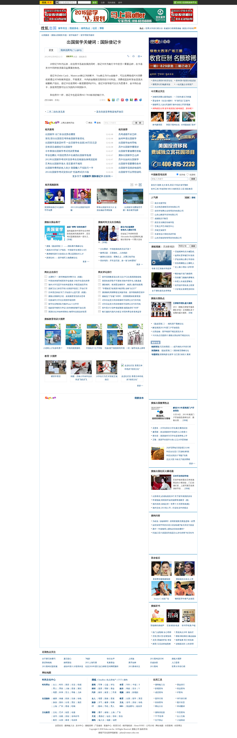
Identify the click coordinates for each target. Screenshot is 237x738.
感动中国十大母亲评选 (73, 666)
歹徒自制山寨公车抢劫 (184, 259)
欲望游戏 (167, 636)
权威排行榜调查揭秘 (172, 28)
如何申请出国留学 (127, 138)
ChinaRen (101, 680)
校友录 (139, 706)
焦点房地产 (111, 680)
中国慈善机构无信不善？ (120, 249)
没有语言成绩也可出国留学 (58, 147)
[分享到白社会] (118, 100)
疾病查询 (159, 702)
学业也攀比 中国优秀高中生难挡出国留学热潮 (68, 155)
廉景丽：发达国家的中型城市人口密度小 (170, 432)
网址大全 (159, 706)
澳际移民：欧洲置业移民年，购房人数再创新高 (122, 284)
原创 (67, 716)
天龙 (94, 716)
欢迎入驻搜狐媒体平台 (187, 2)
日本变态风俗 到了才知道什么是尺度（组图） (68, 292)
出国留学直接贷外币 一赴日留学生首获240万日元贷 (71, 143)
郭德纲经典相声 (157, 625)
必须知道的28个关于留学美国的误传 (176, 496)
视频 (121, 692)
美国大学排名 (188, 28)
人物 (67, 688)
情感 (79, 685)
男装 (61, 688)
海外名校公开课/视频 (181, 104)
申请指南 (156, 500)
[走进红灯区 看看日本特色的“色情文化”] (132, 367)
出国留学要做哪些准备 (129, 151)
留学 (134, 698)
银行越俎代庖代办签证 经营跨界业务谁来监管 (121, 312)
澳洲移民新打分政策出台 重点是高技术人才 (65, 254)
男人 (55, 688)
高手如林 (132, 662)
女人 (55, 685)
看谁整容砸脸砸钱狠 (161, 579)
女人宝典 (181, 716)
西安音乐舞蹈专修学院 (164, 222)
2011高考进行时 (157, 659)
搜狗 (126, 680)
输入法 (101, 720)
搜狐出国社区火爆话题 (162, 471)
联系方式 (117, 725)
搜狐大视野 (176, 659)
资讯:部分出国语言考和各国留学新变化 (64, 138)
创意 (67, 712)
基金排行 (181, 685)
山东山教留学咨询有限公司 (166, 215)
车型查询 (181, 712)
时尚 (61, 685)
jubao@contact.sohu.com (129, 733)
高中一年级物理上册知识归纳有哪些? (168, 529)
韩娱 (128, 688)
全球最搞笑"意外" (188, 125)
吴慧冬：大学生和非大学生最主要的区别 (170, 428)
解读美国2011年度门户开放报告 (166, 328)
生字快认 (159, 720)
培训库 (74, 720)
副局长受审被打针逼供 (184, 255)
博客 (101, 28)
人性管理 (190, 644)
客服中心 (108, 725)
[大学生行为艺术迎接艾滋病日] (107, 367)
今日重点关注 (158, 91)
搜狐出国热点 (158, 298)
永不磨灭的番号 (49, 659)
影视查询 (159, 688)
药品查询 (181, 688)
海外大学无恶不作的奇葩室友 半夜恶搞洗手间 (68, 284)
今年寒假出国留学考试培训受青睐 (62, 151)
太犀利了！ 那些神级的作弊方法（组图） (66, 277)
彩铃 (115, 716)
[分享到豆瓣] (131, 100)
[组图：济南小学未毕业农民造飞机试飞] (81, 367)
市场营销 (163, 189)
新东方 (154, 185)
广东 (119, 712)
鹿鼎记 (101, 716)
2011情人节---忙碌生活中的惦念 (174, 508)
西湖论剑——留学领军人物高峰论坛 (61, 258)
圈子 (100, 712)
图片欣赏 (181, 702)
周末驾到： (105, 260)
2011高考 (154, 666)
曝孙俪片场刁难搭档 (183, 274)
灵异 (154, 640)
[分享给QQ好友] (113, 100)
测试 (79, 688)
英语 (172, 185)
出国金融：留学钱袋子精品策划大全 (168, 331)
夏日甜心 (67, 659)
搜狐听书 (155, 606)
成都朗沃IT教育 (161, 218)
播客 (128, 692)
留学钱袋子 (74, 35)
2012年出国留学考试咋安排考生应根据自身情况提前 (71, 159)
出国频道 (45, 35)
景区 (73, 702)
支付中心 (80, 725)
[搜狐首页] (47, 2)
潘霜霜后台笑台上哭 (184, 579)
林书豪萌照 (157, 125)
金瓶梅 (160, 632)
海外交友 (156, 508)
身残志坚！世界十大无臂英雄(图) (175, 504)
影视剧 (135, 692)
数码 (100, 706)
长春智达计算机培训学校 (165, 234)
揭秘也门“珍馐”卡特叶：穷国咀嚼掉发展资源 (121, 296)
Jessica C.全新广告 (161, 599)
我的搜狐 (111, 2)
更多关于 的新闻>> (92, 176)
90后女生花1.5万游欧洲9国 (177, 451)
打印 (133, 56)
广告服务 (98, 725)
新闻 (94, 685)
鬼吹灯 (191, 632)
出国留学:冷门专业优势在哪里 (60, 134)
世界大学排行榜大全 (154, 28)
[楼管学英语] (56, 367)
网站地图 (159, 725)
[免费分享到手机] (140, 100)
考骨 (169, 640)
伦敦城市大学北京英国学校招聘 (61, 300)
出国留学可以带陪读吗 (129, 172)
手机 (106, 706)
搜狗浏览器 (160, 712)
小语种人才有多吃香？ (53, 348)
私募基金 (111, 662)
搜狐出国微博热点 (160, 403)
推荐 (154, 644)
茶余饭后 (155, 558)
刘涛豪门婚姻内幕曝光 (184, 277)
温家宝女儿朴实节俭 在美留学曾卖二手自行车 (68, 288)
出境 (67, 702)
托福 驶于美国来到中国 (115, 348)
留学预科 (184, 185)
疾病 (67, 698)
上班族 (131, 659)
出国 (61, 720)
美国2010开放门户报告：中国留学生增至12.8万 (66, 250)
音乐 (134, 688)
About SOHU (139, 725)
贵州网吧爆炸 (112, 666)
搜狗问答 (155, 515)
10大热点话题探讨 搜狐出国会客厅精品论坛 (171, 335)
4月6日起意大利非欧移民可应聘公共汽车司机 (121, 300)
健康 (55, 698)
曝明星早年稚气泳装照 (184, 599)
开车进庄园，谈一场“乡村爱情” (123, 260)
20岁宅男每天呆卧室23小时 (178, 448)
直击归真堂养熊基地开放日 (109, 112)
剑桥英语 (176, 189)
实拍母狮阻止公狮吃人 (184, 263)
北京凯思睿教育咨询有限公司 (167, 207)
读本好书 (75, 716)
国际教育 (189, 189)
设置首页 (59, 725)
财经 (94, 688)
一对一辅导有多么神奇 (135, 348)
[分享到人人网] (127, 100)
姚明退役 (67, 662)
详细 (105, 242)
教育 (55, 720)
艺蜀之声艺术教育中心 (164, 226)
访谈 (73, 698)
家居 (106, 692)
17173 (120, 680)
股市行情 (159, 698)
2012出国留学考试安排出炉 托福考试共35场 (67, 172)
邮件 (120, 2)
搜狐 (94, 680)
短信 (108, 716)
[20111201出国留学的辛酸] (81, 196)
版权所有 (144, 729)
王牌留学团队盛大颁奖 (182, 303)
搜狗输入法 (160, 685)
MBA (170, 189)
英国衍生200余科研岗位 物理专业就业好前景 (67, 312)
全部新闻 (169, 725)
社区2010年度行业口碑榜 (96, 666)
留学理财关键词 (87, 35)
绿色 (79, 698)
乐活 (73, 685)
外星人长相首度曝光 (183, 281)
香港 (67, 706)
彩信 (121, 716)
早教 (73, 692)
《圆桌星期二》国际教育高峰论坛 (174, 350)
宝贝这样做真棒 (164, 644)
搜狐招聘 (89, 725)
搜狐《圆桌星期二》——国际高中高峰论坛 (64, 246)
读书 (55, 716)
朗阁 (159, 185)
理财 (106, 688)
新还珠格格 (47, 662)
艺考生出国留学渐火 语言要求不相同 (63, 163)
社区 (95, 28)
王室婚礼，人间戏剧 (118, 253)
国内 (61, 702)
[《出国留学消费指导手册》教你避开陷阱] (133, 196)
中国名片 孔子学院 (94, 348)
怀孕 (61, 692)
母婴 (55, 692)
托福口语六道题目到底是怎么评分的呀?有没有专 (173, 533)
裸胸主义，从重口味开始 (124, 257)
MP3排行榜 (182, 698)
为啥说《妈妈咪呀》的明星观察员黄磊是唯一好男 (174, 521)
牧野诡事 (179, 640)
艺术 (61, 712)
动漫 (73, 712)
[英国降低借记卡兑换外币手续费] (54, 196)
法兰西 (177, 354)
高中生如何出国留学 (128, 159)
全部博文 (178, 725)
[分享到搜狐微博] (109, 100)
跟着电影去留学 (166, 354)
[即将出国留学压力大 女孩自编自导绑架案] (107, 196)
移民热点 (85, 28)
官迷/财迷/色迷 (173, 625)
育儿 (67, 692)
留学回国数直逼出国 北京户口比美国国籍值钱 (121, 277)
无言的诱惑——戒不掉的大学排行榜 (175, 347)
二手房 (113, 692)
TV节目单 (159, 716)
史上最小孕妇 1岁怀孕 (184, 267)
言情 (154, 636)
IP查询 (180, 692)
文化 (55, 712)
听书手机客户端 (188, 625)
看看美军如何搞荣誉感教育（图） (175, 500)
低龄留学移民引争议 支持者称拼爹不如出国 (67, 308)
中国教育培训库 (159, 174)
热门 (154, 632)
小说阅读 (181, 720)
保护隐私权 (127, 725)
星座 (73, 688)
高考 (67, 720)
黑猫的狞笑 (162, 640)
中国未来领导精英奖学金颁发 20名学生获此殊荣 (68, 281)
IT (93, 706)
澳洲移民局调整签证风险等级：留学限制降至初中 (123, 292)
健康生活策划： (107, 257)
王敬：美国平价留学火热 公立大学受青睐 (170, 440)
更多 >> (86, 261)
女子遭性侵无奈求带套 (161, 291)
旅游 (55, 702)
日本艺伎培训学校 (180, 476)
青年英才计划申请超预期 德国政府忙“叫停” (120, 308)
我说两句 (130, 706)
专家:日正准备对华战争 (161, 268)
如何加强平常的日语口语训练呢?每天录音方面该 (173, 525)
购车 (100, 692)
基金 (112, 688)
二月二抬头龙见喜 (56, 112)
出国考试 (156, 496)
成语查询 (159, 692)
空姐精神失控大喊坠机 (184, 251)
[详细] (69, 239)
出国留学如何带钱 (127, 143)
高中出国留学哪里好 (128, 147)
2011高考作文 (134, 666)
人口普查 (175, 662)
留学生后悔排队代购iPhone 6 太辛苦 (63, 304)
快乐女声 (111, 659)
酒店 (79, 702)
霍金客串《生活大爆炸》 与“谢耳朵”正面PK (171, 101)
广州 (61, 706)
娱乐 (121, 688)
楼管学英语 (56, 376)
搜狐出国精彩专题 (59, 35)
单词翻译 (181, 706)
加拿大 (183, 354)
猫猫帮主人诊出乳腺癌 (162, 104)
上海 (55, 706)
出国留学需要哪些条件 (129, 163)
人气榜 (154, 197)
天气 (100, 702)
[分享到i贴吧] (136, 100)
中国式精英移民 (73, 348)
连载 (61, 716)
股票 (100, 688)
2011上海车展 (91, 662)
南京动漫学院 (160, 203)
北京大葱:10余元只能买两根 (178, 459)
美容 (67, 685)
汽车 (94, 692)
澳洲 (188, 354)
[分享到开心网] (122, 100)
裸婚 (178, 636)
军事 (100, 685)
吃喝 (73, 706)
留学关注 (62, 28)
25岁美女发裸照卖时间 (184, 289)
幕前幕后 (184, 636)
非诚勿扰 (154, 662)
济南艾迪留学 (160, 230)
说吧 (115, 720)
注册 (103, 2)
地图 (108, 720)
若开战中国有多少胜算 (184, 285)
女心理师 (167, 632)
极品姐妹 (192, 636)
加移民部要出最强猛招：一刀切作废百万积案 (172, 97)
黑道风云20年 (181, 632)
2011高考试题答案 (50, 666)
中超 (135, 685)
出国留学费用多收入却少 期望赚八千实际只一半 (69, 168)
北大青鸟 (165, 185)
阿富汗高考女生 (173, 125)
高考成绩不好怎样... (128, 134)
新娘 (106, 698)
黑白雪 (160, 636)
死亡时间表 (189, 640)
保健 (61, 698)
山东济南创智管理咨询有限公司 (168, 238)
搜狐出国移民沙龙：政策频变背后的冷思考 (66, 296)
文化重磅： (105, 249)
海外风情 (156, 504)
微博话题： (105, 253)
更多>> (140, 386)
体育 (121, 685)
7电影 (87, 659)
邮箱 (107, 712)
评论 (112, 685)
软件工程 (155, 189)
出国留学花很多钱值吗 (129, 168)
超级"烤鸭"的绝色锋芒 (77, 227)
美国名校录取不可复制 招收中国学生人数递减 (121, 281)
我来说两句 (71, 50)
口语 (182, 189)
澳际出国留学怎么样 (128, 155)
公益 (106, 685)
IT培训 (177, 185)
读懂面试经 (180, 644)
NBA (128, 685)
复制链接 (128, 56)
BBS (121, 706)
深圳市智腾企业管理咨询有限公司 (169, 211)
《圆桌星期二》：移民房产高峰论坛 (168, 324)
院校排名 (74, 28)
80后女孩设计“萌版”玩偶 (176, 455)
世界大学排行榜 (178, 666)
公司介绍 (150, 725)
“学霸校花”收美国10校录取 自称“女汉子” (119, 288)
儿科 (79, 692)
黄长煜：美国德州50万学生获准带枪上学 (170, 436)
